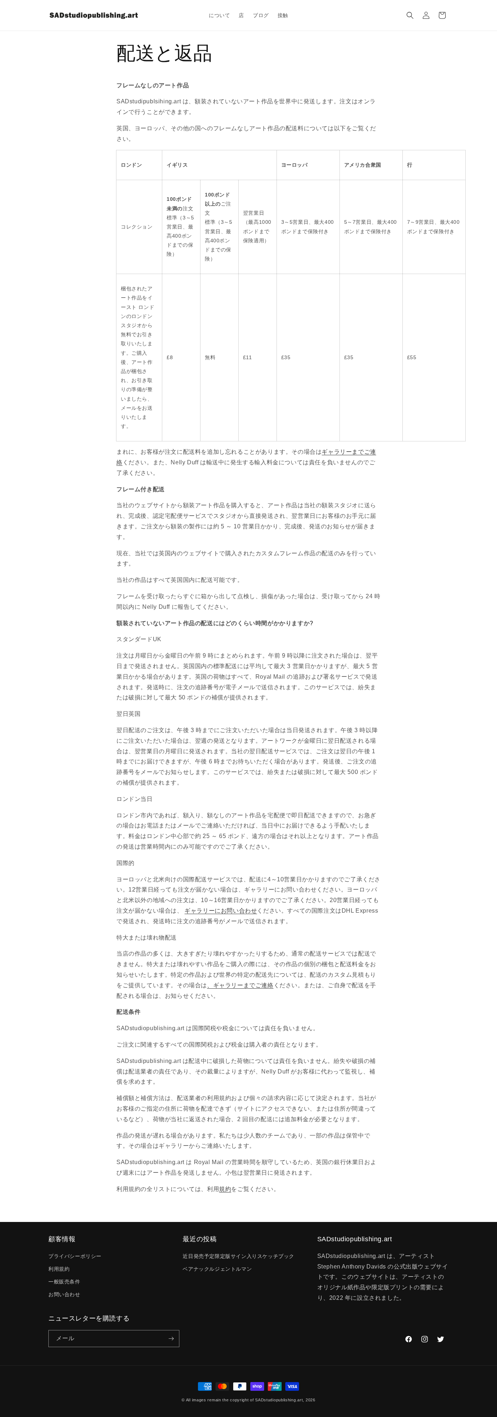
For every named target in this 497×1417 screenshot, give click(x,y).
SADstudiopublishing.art (279, 1400)
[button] (410, 15)
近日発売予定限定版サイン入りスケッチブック (238, 1256)
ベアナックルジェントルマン (217, 1269)
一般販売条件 (64, 1282)
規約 (225, 1189)
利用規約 (58, 1269)
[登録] (171, 1338)
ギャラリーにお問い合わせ (220, 911)
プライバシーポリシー (75, 1256)
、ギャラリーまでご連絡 (240, 985)
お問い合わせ (64, 1294)
